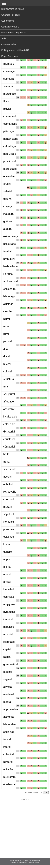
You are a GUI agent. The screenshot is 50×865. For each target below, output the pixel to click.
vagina (7, 679)
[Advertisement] (25, 826)
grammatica (10, 664)
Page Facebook (9, 56)
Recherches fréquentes (13, 32)
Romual (8, 521)
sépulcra (8, 514)
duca (6, 356)
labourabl (9, 724)
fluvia (6, 101)
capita (7, 649)
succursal (9, 469)
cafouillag (9, 146)
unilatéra (8, 769)
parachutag (10, 138)
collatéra (8, 754)
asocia (7, 476)
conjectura (9, 288)
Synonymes (7, 20)
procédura (9, 161)
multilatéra (9, 776)
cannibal (9, 596)
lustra (6, 544)
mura (6, 326)
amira (7, 574)
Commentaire (8, 44)
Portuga (8, 273)
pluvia (7, 108)
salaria (7, 191)
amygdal (9, 604)
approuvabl (10, 709)
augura (7, 228)
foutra (7, 739)
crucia (7, 183)
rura (6, 333)
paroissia (8, 529)
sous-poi (8, 731)
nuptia (7, 559)
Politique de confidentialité (15, 50)
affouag (8, 401)
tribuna (7, 198)
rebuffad (9, 641)
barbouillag (10, 266)
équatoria (9, 439)
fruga (6, 461)
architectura (10, 281)
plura (6, 318)
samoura (9, 78)
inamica (8, 619)
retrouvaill (9, 491)
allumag (8, 63)
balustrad (9, 243)
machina (8, 694)
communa (9, 116)
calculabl (9, 424)
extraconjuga (11, 236)
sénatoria (9, 446)
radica (7, 656)
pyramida (9, 611)
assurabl (9, 409)
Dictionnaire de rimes (12, 9)
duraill (7, 551)
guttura (7, 221)
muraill (8, 506)
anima (7, 566)
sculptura (9, 394)
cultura (7, 371)
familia (7, 251)
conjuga (8, 206)
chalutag (9, 71)
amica (7, 581)
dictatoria (9, 431)
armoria (8, 634)
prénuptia (9, 258)
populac (8, 626)
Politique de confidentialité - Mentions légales (25, 862)
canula (7, 311)
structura (8, 379)
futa (5, 386)
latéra (7, 746)
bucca (7, 364)
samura (8, 86)
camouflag (10, 123)
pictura (7, 341)
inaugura (8, 213)
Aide (3, 38)
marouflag (10, 168)
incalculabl (10, 416)
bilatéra (8, 761)
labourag (9, 296)
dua (5, 349)
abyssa (7, 686)
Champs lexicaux (10, 15)
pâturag (8, 131)
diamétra (8, 716)
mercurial (9, 93)
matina (7, 671)
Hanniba (8, 589)
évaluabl (9, 176)
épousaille (9, 499)
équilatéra (9, 784)
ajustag (8, 303)
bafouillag (9, 153)
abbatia (8, 484)
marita (7, 701)
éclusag (8, 536)
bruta (6, 454)
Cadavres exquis (10, 26)
